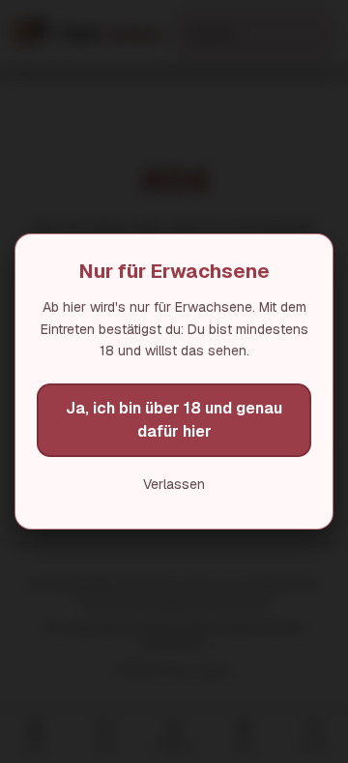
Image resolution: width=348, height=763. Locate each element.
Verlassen (174, 484)
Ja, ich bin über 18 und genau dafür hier (174, 420)
